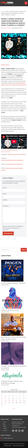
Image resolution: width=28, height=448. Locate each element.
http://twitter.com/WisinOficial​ (14, 164)
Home (2, 11)
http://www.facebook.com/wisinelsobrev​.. (12, 160)
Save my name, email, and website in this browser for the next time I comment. (13, 228)
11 (5, 398)
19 (9, 400)
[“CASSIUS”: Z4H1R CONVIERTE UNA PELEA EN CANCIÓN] (12, 353)
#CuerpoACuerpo (5, 151)
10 (1, 398)
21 (16, 400)
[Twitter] (16, 431)
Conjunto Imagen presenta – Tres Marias (13, 283)
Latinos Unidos (6, 28)
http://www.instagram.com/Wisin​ (16, 154)
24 (2, 402)
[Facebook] (13, 431)
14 (16, 398)
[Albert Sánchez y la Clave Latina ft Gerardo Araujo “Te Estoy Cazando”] (12, 324)
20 (13, 400)
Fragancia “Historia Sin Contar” (10, 310)
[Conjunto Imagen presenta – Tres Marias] (12, 271)
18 (5, 400)
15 (20, 398)
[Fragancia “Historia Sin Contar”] (12, 297)
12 (9, 398)
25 (5, 402)
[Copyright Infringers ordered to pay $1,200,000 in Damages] (12, 375)
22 (20, 400)
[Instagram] (19, 431)
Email (5, 193)
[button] (26, 3)
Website (5, 200)
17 (1, 400)
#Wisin (8, 150)
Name (5, 187)
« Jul (13, 408)
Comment (6, 206)
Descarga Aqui (5, 64)
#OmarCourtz (14, 150)
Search (24, 249)
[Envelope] (22, 431)
